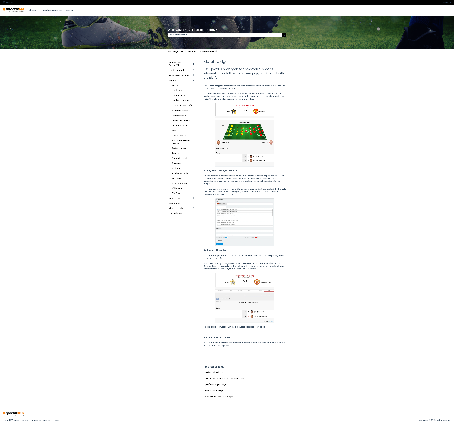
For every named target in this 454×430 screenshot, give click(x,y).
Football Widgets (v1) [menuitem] (182, 100)
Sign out (69, 10)
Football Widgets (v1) (210, 51)
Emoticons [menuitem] (176, 163)
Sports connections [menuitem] (181, 173)
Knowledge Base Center (51, 10)
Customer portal (443, 2)
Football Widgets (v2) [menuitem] (182, 105)
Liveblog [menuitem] (175, 130)
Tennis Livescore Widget (214, 390)
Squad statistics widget (213, 372)
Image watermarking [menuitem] (181, 183)
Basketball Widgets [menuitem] (181, 110)
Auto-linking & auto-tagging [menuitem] (181, 141)
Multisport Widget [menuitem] (180, 125)
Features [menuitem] (173, 80)
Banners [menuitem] (175, 153)
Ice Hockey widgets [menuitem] (181, 120)
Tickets (32, 10)
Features (191, 51)
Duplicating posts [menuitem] (180, 158)
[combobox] (225, 35)
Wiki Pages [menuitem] (176, 193)
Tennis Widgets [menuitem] (179, 115)
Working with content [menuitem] (179, 75)
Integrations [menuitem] (174, 198)
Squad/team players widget (215, 384)
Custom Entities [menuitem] (179, 148)
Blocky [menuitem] (175, 85)
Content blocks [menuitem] (179, 95)
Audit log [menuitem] (176, 168)
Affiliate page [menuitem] (178, 188)
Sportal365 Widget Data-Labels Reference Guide (224, 378)
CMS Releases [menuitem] (175, 213)
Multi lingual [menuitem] (177, 178)
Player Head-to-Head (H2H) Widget (218, 396)
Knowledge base (175, 51)
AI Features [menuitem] (174, 203)
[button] (193, 62)
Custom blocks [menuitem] (179, 135)
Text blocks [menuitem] (177, 90)
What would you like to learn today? (192, 30)
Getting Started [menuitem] (176, 70)
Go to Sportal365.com (438, 10)
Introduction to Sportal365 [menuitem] (176, 63)
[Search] (284, 35)
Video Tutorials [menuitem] (176, 208)
